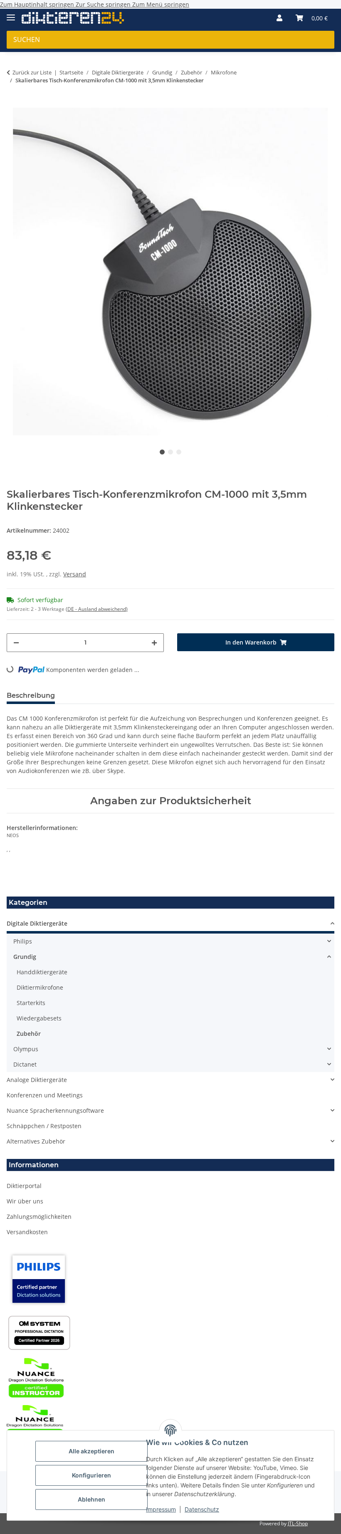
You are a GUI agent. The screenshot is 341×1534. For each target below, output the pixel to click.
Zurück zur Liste (32, 72)
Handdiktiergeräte (42, 972)
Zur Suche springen (104, 4)
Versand (74, 574)
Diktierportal (24, 1186)
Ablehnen (91, 1499)
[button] (279, 18)
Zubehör (29, 1033)
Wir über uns (25, 1201)
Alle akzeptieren (91, 1451)
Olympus (25, 1049)
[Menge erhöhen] (154, 643)
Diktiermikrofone (40, 987)
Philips (22, 941)
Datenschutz (202, 1509)
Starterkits (31, 1003)
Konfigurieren (91, 1475)
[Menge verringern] (16, 643)
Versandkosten (27, 1232)
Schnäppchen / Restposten (44, 1126)
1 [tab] (162, 452)
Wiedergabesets (39, 1018)
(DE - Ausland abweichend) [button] (97, 609)
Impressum (161, 1509)
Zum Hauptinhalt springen (38, 4)
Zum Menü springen (160, 4)
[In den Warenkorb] (13, 103)
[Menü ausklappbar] (11, 14)
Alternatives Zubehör (36, 1141)
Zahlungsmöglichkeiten (39, 1216)
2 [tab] (170, 452)
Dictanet (25, 1064)
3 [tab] (178, 452)
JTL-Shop (298, 1523)
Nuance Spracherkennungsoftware (55, 1110)
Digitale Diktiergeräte (37, 923)
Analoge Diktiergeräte (37, 1080)
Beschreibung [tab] (31, 695)
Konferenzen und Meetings (45, 1095)
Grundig (24, 957)
